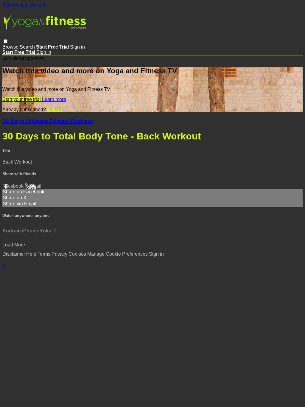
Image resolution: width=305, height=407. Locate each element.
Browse (11, 46)
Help (32, 254)
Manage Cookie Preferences (118, 254)
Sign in (77, 46)
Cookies (78, 254)
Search (28, 46)
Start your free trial (22, 99)
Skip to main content (23, 4)
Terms (45, 254)
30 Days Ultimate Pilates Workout (47, 121)
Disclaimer (13, 254)
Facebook (13, 186)
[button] (5, 41)
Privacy (60, 254)
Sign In (43, 52)
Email (35, 186)
